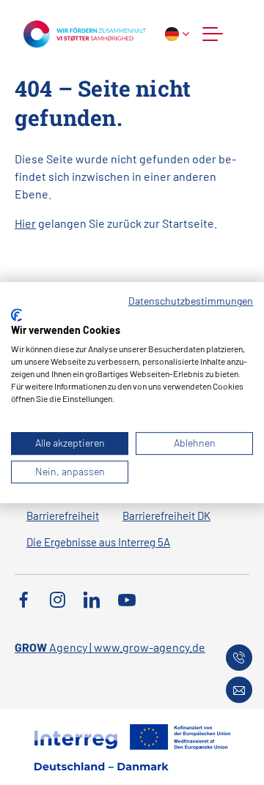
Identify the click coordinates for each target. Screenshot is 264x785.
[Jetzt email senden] (239, 690)
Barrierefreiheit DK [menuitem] (166, 515)
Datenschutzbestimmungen (190, 300)
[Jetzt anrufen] (239, 657)
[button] (213, 34)
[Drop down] (177, 34)
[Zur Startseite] (84, 32)
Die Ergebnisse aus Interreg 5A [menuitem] (98, 541)
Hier (25, 223)
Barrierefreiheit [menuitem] (62, 515)
